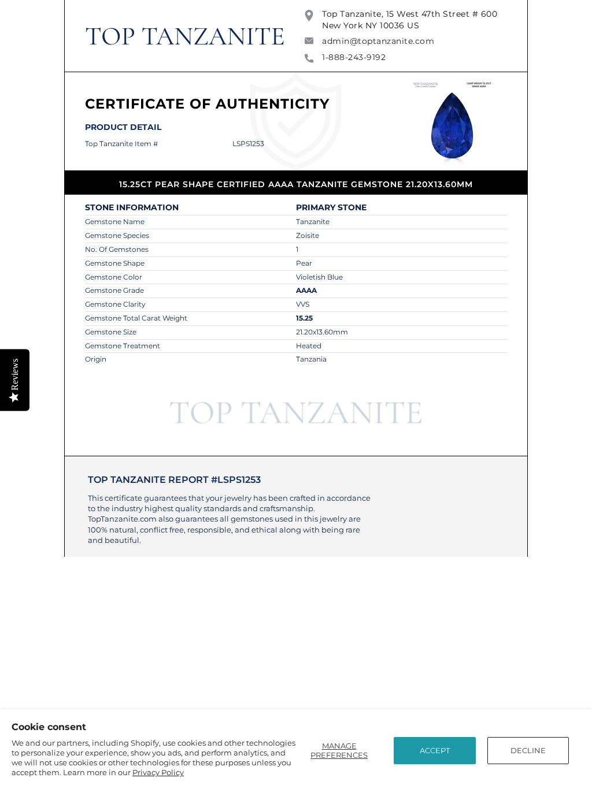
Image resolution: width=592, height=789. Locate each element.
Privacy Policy (158, 772)
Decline (528, 750)
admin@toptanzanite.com (378, 41)
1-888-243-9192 (354, 57)
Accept (435, 750)
